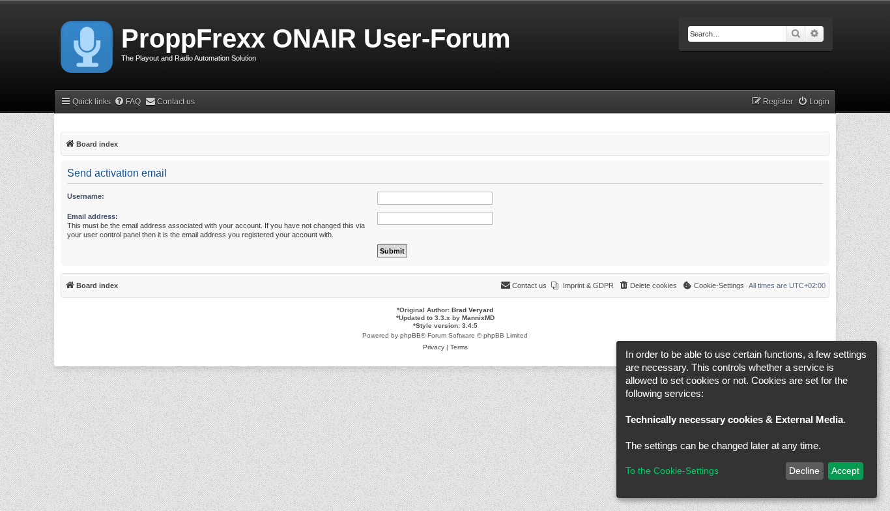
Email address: (92, 216)
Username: (85, 196)
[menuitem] (127, 102)
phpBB (410, 335)
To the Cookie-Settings (672, 470)
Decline (804, 470)
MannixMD (478, 317)
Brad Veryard (472, 310)
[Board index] (87, 44)
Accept (845, 470)
